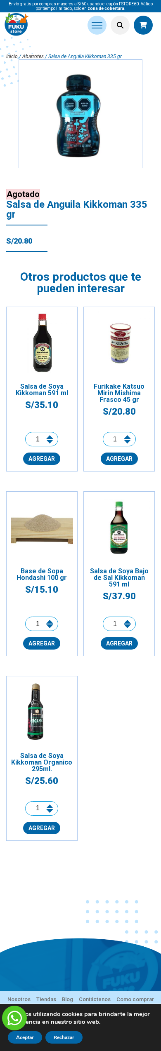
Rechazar (64, 1037)
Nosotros (19, 999)
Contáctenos (95, 999)
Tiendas (46, 999)
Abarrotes (33, 56)
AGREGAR (41, 458)
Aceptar (25, 1037)
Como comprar (135, 999)
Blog (67, 999)
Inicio (12, 56)
